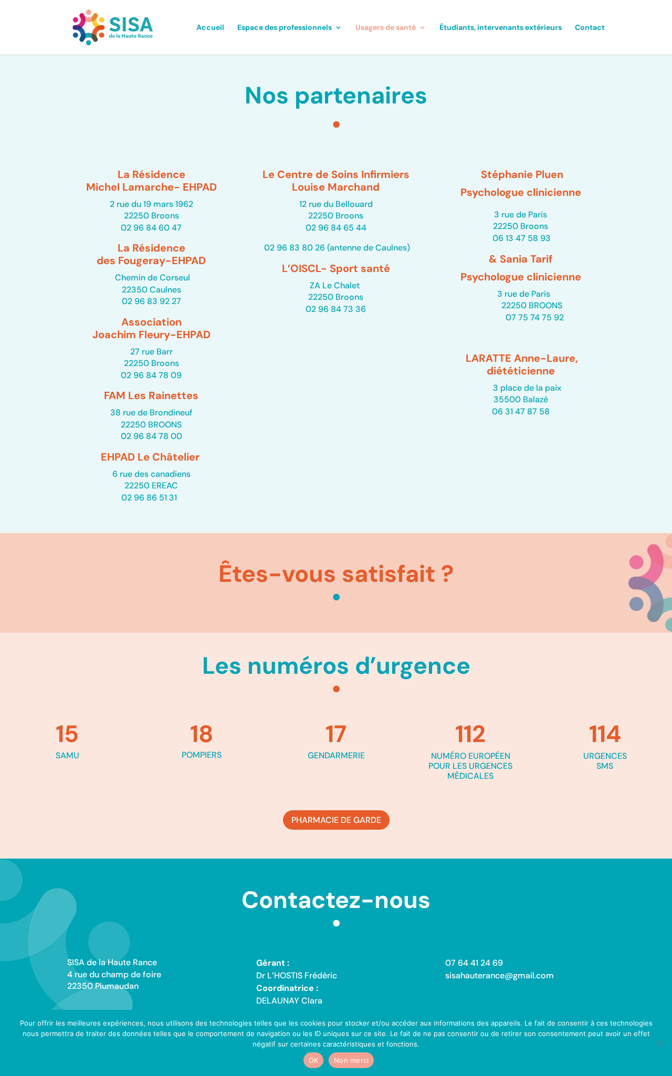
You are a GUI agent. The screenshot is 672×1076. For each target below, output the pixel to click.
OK (314, 1060)
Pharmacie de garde (336, 820)
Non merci (351, 1060)
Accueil (210, 28)
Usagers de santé (385, 28)
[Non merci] (659, 1043)
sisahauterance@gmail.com (499, 975)
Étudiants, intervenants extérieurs (500, 28)
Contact (590, 28)
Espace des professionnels (284, 28)
